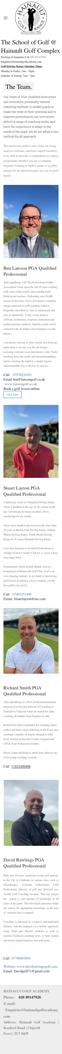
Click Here (12, 394)
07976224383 (22, 374)
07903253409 (21, 594)
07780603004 (21, 958)
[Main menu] (5, 18)
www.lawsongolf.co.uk (21, 383)
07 (13, 766)
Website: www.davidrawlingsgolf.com (30, 966)
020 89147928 (38, 57)
